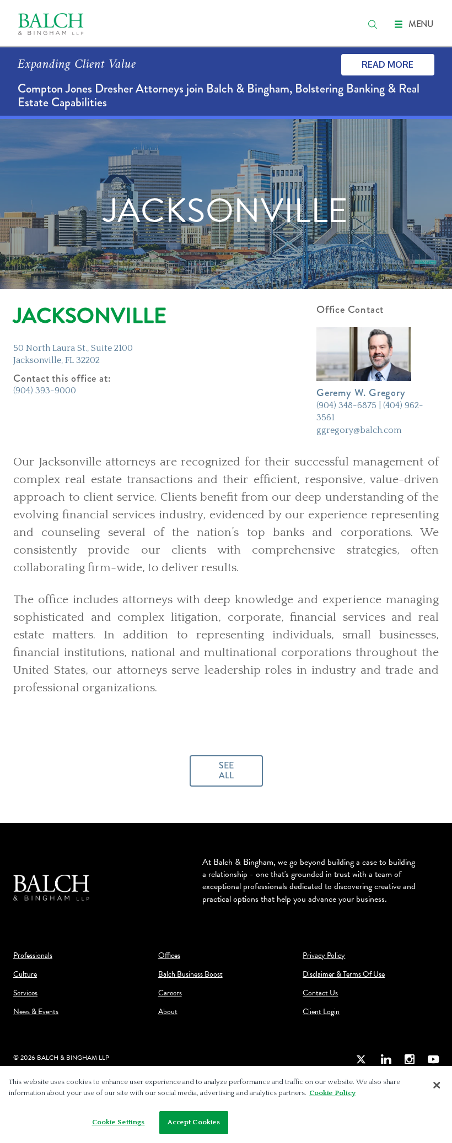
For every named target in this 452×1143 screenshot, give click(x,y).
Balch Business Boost (190, 974)
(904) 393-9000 (44, 391)
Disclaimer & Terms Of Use (344, 974)
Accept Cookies (194, 1122)
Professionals (32, 955)
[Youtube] (433, 1059)
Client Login (321, 1011)
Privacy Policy (324, 955)
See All (226, 770)
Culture (25, 974)
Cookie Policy (332, 1093)
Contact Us (320, 993)
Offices (169, 955)
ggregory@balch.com (358, 430)
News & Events (35, 1011)
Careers (170, 993)
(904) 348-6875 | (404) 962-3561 (369, 411)
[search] (373, 24)
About (167, 1011)
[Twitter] (361, 1059)
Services (25, 993)
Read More (387, 64)
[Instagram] (410, 1059)
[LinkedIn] (385, 1059)
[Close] (436, 1085)
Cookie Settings (118, 1122)
